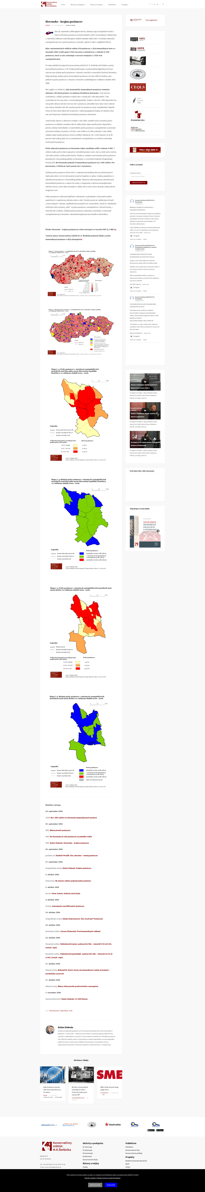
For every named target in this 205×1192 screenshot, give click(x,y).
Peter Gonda (58, 1097)
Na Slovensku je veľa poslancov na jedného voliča (71, 836)
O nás (63, 5)
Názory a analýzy (96, 5)
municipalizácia (54, 1011)
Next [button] (158, 531)
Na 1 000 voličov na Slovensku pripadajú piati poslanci (74, 817)
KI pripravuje (87, 1150)
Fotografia (136, 236)
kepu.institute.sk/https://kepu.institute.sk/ (142, 321)
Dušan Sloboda (70, 25)
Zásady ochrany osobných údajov (108, 1178)
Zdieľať (145, 239)
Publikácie (112, 5)
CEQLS (127, 1167)
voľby (70, 1011)
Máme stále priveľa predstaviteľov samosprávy (78, 986)
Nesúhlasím (95, 1185)
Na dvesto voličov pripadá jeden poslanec (73, 881)
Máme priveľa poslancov (60, 830)
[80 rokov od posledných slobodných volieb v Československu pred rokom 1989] (81, 1074)
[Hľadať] (162, 4)
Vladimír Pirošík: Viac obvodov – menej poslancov (77, 855)
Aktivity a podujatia (78, 5)
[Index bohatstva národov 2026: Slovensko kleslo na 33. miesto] (52, 1074)
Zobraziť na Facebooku (135, 239)
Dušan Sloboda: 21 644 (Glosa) (75, 999)
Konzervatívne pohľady (133, 1153)
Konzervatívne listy (132, 1150)
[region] (145, 532)
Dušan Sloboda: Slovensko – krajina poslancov (69, 843)
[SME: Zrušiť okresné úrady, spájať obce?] (109, 1074)
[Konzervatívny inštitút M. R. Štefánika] (49, 6)
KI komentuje (104, 1093)
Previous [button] (132, 531)
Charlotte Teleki (48, 1097)
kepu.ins (138, 284)
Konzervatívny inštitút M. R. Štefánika (145, 201)
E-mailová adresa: (135, 173)
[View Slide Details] (140, 532)
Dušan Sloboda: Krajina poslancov (77, 868)
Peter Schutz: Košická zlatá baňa (66, 893)
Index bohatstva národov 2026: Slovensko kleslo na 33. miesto (52, 1089)
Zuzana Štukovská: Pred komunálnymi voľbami (80, 931)
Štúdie (47, 25)
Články (85, 1167)
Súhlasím (111, 1185)
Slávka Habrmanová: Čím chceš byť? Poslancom (83, 919)
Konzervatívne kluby (78, 1098)
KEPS (127, 1164)
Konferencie (87, 1156)
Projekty (125, 5)
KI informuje (87, 1147)
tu (115, 229)
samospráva (64, 1011)
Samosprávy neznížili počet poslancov (68, 906)
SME (103, 1094)
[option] (52, 1083)
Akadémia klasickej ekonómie (136, 1161)
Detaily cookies (90, 1178)
